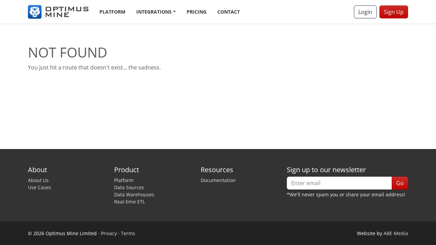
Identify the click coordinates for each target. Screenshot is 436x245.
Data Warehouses (134, 194)
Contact (228, 12)
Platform (112, 12)
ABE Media (396, 233)
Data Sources (129, 187)
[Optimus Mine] (58, 11)
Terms (128, 233)
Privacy (109, 233)
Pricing (196, 12)
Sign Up (394, 12)
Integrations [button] (154, 12)
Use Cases (39, 187)
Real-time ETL (129, 201)
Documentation (218, 180)
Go (400, 183)
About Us (38, 180)
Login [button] (365, 12)
